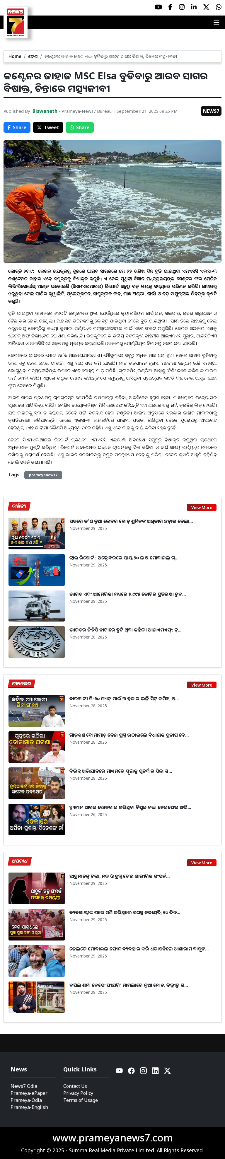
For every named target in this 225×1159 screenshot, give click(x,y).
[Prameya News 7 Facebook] (170, 7)
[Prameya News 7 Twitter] (206, 7)
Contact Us (75, 1086)
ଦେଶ (33, 56)
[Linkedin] (155, 1072)
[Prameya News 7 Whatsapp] (219, 7)
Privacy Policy (78, 1093)
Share (19, 127)
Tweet (51, 127)
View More (201, 507)
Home (14, 56)
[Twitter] (167, 1072)
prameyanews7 (43, 474)
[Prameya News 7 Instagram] (182, 7)
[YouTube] (119, 1072)
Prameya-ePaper (29, 1093)
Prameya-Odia (26, 1100)
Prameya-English (29, 1107)
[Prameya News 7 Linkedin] (194, 7)
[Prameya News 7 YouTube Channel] (158, 7)
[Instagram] (143, 1072)
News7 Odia (24, 1086)
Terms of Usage (80, 1100)
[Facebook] (131, 1072)
